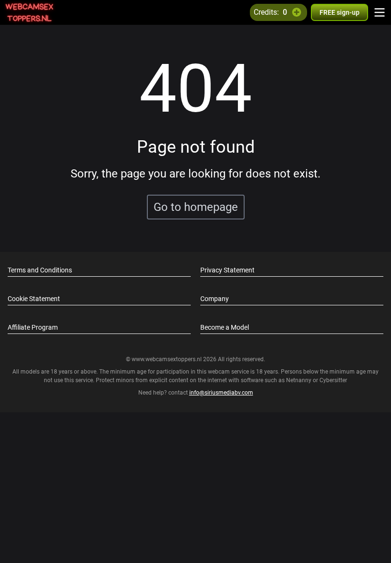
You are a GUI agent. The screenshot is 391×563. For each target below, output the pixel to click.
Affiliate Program (33, 327)
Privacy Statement (227, 270)
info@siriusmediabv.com (221, 392)
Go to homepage (196, 207)
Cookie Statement (34, 298)
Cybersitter (333, 380)
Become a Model (224, 327)
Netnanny (299, 380)
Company (214, 298)
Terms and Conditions (40, 270)
